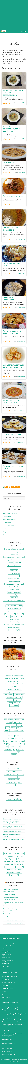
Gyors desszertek (9, 568)
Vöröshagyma (19, 749)
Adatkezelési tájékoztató (9, 1054)
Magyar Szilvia (21, 102)
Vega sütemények (14, 619)
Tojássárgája (12, 746)
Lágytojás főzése (6, 955)
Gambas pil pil (7, 914)
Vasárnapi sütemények (16, 616)
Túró (19, 746)
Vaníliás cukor (8, 749)
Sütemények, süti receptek (11, 513)
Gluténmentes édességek (14, 565)
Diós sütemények (14, 554)
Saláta (21, 700)
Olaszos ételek (9, 869)
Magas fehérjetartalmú (14, 779)
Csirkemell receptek (18, 549)
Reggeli (16, 700)
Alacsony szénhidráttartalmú (14, 771)
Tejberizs (4, 949)
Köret (21, 595)
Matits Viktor (22, 204)
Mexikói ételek (19, 864)
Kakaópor (19, 727)
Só (5, 744)
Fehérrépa (13, 725)
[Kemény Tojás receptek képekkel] (3, 31)
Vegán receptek (14, 875)
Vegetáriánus (11, 785)
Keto (19, 777)
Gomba (8, 727)
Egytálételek (10, 562)
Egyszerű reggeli (18, 675)
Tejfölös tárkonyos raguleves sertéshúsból (13, 92)
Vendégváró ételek (9, 624)
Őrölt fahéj (14, 754)
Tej (13, 744)
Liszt (11, 730)
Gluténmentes (20, 774)
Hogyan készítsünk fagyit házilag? (13, 831)
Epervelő (5, 906)
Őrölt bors (21, 752)
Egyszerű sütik (20, 557)
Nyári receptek (20, 600)
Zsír (5, 752)
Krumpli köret (9, 697)
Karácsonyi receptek (14, 589)
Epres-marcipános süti (9, 519)
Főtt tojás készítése (7, 961)
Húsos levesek (19, 584)
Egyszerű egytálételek (9, 557)
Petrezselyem (10, 735)
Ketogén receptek (8, 861)
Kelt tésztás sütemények (12, 595)
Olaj (9, 733)
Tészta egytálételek (10, 613)
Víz (14, 749)
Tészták (8, 616)
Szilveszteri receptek (11, 605)
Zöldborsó (9, 752)
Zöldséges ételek (19, 624)
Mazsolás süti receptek (9, 600)
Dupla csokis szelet (8, 526)
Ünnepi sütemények (14, 630)
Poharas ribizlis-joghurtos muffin (13, 923)
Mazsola (16, 730)
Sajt (22, 738)
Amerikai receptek (8, 853)
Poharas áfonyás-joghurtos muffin (13, 920)
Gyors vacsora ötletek (14, 692)
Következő (15, 487)
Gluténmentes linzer (14, 434)
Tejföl (17, 744)
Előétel (16, 678)
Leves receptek (14, 597)
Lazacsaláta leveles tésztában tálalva (13, 366)
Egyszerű (9, 799)
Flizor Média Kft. (10, 1039)
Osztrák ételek (18, 869)
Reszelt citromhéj (15, 738)
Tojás (6, 746)
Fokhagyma (20, 725)
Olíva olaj (14, 733)
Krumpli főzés (6, 958)
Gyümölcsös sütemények (14, 581)
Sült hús (20, 605)
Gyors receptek (14, 570)
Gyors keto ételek (12, 777)
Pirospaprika (18, 735)
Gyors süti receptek (14, 576)
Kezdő (19, 799)
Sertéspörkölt (6, 952)
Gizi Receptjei (21, 341)
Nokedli (5, 917)
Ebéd (21, 673)
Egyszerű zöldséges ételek (14, 560)
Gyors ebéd (20, 684)
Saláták (20, 603)
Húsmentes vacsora (19, 694)
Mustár (21, 730)
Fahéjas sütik (18, 562)
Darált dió (9, 722)
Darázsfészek (7, 516)
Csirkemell (16, 719)
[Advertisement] (14, 15)
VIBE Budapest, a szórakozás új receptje (13, 1022)
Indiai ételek (20, 859)
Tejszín (22, 744)
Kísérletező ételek (19, 861)
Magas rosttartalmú (12, 782)
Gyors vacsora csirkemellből (14, 689)
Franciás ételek (9, 856)
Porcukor (7, 738)
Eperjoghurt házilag (9, 895)
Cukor (22, 719)
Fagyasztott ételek (19, 853)
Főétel (18, 681)
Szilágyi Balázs (21, 273)
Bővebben (6, 103)
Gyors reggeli (14, 686)
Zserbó (5, 529)
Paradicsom (21, 733)
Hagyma (13, 727)
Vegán (18, 785)
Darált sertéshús (17, 722)
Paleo (19, 782)
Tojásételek (18, 611)
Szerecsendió (14, 741)
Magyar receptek (9, 864)
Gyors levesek (19, 568)
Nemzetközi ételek (10, 867)
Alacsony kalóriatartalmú (14, 769)
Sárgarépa (21, 741)
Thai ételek (18, 872)
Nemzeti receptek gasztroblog (14, 884)
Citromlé (10, 719)
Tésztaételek (19, 613)
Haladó (15, 799)
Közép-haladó (14, 802)
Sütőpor (9, 744)
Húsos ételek (9, 587)
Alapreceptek (8, 549)
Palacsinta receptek (11, 603)
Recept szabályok (7, 1051)
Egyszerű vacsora (8, 678)
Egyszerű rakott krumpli (11, 264)
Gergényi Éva (22, 172)
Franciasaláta (5, 964)
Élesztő (16, 752)
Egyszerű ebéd (9, 675)
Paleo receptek (10, 872)
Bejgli (4, 532)
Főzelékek (21, 678)
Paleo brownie (7, 535)
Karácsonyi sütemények (14, 592)
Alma (5, 719)
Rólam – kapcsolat (7, 1048)
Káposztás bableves (13, 196)
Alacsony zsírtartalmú (9, 774)
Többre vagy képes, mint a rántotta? (13, 839)
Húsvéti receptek (18, 587)
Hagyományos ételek (10, 859)
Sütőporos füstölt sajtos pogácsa (12, 332)
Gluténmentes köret (10, 684)
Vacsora (10, 702)
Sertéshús (6, 741)
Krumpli (6, 730)
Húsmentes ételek (9, 584)
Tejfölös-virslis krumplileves (11, 401)
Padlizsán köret (9, 700)
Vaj (22, 746)
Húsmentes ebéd (8, 694)
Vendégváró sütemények (14, 621)
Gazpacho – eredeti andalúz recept (13, 903)
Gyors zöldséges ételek (14, 578)
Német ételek (19, 867)
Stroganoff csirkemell (9, 298)
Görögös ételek (18, 856)
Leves (20, 697)
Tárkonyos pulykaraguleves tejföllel (12, 129)
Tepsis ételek (10, 611)
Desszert (16, 673)
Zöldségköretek (14, 705)
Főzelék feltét (11, 681)
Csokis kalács (7, 523)
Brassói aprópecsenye (8, 943)
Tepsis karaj (5, 967)
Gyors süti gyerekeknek (14, 573)
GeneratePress (14, 1061)
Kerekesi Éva (22, 307)
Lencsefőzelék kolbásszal (10, 228)
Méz (5, 733)
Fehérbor (7, 725)
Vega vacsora (16, 702)
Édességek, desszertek (14, 627)
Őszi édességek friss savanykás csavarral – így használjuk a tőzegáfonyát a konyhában (12, 821)
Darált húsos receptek (14, 552)
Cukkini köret (9, 673)
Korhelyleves (10, 162)
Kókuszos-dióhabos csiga (13, 467)
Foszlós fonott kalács (8, 946)
